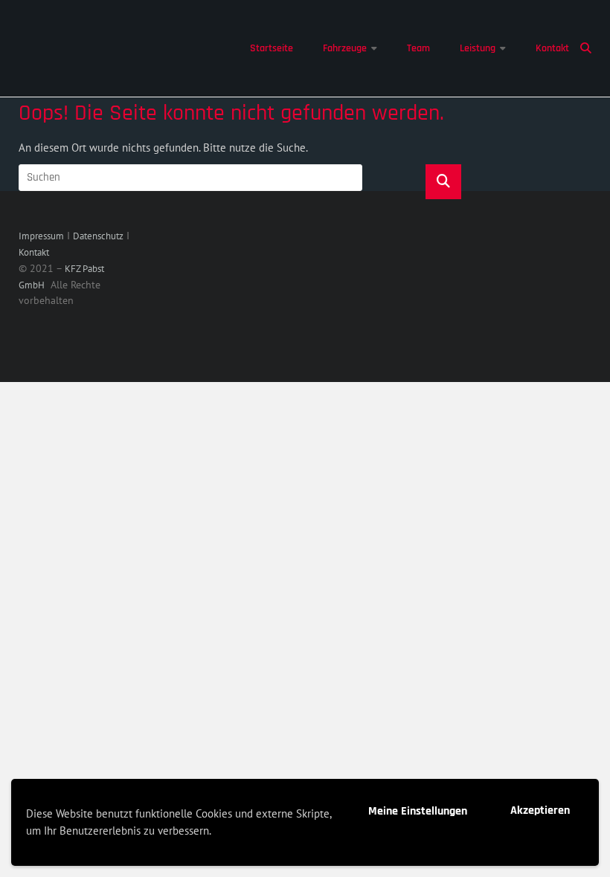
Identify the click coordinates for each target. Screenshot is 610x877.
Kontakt (552, 48)
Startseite (271, 48)
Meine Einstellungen (417, 811)
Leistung (477, 48)
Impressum (41, 236)
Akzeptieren (540, 810)
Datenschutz (98, 236)
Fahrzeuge (345, 48)
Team (418, 48)
